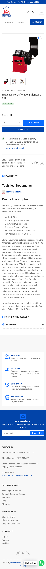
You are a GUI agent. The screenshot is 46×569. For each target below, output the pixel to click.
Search (38, 22)
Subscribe (37, 433)
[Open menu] (41, 11)
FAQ (4, 501)
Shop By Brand (8, 517)
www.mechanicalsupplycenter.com (17, 475)
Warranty (6, 497)
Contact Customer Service (13, 494)
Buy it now (23, 129)
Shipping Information (11, 491)
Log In (5, 536)
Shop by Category (10, 520)
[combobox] (23, 22)
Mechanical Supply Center (14, 90)
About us (6, 504)
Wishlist (5, 543)
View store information (16, 148)
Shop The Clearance (11, 524)
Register (5, 540)
